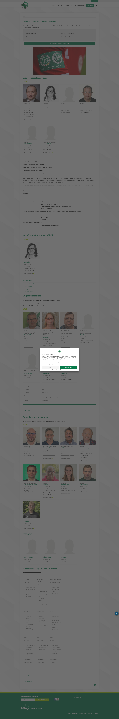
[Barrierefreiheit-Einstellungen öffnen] (116, 613)
